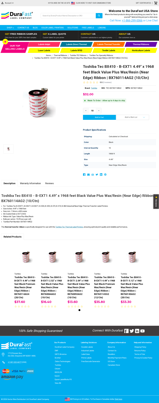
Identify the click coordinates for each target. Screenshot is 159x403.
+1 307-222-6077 (14, 362)
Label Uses (85, 354)
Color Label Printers (52, 28)
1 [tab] (79, 310)
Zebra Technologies (62, 361)
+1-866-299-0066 (132, 20)
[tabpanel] (26, 275)
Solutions (72, 28)
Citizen (57, 369)
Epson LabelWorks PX (63, 379)
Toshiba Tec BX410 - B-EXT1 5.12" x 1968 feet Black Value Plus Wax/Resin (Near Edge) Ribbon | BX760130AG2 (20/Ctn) (132, 287)
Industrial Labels (87, 351)
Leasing (102, 28)
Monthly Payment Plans (117, 358)
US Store (111, 361)
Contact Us (23, 28)
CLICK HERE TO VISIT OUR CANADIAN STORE (93, 3)
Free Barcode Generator (90, 361)
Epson (57, 376)
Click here (118, 399)
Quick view (26, 255)
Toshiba (58, 365)
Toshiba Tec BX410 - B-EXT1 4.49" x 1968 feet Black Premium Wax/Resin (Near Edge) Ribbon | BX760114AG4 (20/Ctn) (25, 287)
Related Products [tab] (12, 236)
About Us (111, 347)
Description (9, 183)
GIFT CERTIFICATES (143, 3)
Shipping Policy (140, 347)
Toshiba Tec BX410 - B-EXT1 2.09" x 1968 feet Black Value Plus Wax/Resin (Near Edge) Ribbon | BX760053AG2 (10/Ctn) (79, 287)
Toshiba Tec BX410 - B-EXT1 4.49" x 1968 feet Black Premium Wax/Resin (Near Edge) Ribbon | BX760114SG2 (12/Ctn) (105, 287)
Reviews (49, 183)
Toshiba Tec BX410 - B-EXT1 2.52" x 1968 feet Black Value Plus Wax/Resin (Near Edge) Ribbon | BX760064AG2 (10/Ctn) (52, 287)
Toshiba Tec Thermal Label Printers (69, 227)
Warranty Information (30, 183)
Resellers (111, 354)
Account (8, 3)
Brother (58, 358)
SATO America (60, 354)
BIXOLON (58, 372)
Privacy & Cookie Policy (143, 358)
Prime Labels (86, 358)
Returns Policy (140, 351)
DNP (56, 351)
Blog (35, 28)
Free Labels (88, 28)
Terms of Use (139, 354)
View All (58, 383)
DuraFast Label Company (64, 347)
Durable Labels (87, 347)
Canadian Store (114, 365)
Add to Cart (26, 259)
